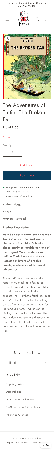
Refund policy (22, 442)
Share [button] (9, 137)
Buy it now (27, 175)
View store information (19, 196)
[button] (7, 19)
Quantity (7, 145)
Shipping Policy (15, 384)
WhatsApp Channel (17, 415)
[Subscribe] (44, 363)
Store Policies (13, 392)
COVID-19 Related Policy (20, 399)
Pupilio (25, 438)
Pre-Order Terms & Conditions (23, 407)
